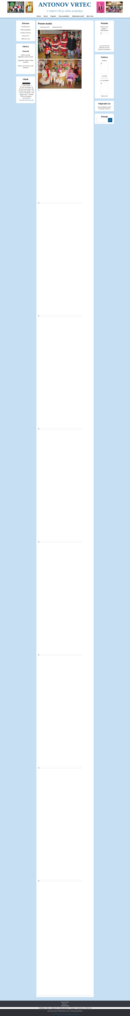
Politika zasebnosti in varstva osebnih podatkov (65, 1014)
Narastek (25, 51)
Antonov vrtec (64, 4)
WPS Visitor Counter (29, 100)
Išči (110, 120)
